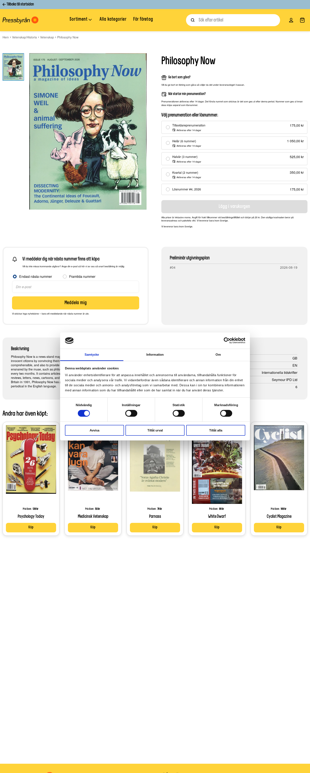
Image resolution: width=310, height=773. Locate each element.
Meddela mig (76, 302)
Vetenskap (47, 37)
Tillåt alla (215, 430)
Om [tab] (218, 354)
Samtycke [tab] (92, 354)
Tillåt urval (155, 430)
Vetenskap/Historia (24, 37)
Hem (6, 37)
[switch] (131, 413)
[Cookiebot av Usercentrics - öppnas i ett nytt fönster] (226, 340)
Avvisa (94, 430)
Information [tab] (155, 354)
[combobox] (233, 20)
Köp (30, 527)
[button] (81, 20)
